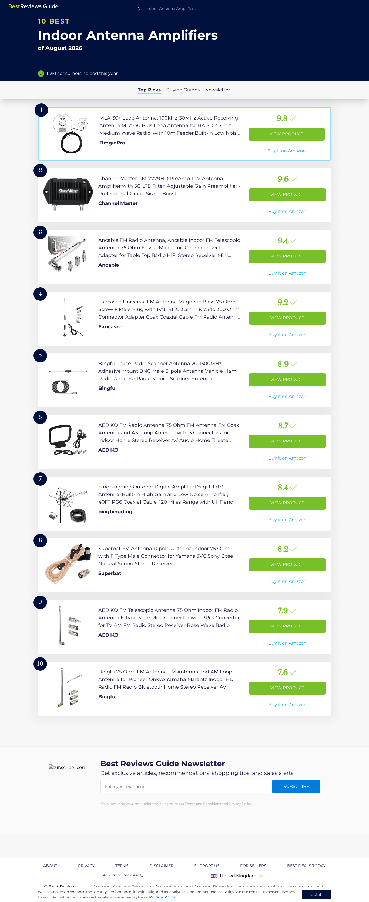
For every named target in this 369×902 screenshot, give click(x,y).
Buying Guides (183, 89)
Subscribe (296, 786)
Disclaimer (161, 865)
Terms (122, 865)
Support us (207, 865)
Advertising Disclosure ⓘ (123, 875)
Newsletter (217, 89)
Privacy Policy (162, 897)
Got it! (316, 894)
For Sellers (253, 865)
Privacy (86, 865)
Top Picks (149, 89)
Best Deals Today (306, 865)
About (50, 865)
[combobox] (184, 9)
